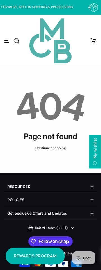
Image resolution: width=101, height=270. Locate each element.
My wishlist (95, 149)
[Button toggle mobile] (7, 40)
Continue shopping (50, 148)
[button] (16, 41)
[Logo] (50, 40)
